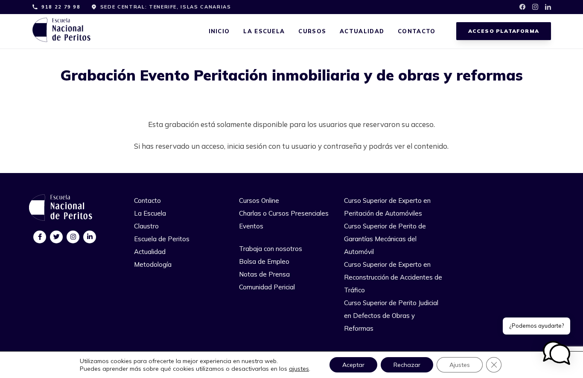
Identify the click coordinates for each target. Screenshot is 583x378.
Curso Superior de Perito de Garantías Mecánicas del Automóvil (385, 239)
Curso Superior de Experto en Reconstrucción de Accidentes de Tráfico (393, 277)
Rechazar (407, 365)
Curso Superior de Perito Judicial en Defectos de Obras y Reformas (391, 315)
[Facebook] (40, 237)
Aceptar (353, 365)
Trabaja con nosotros (270, 249)
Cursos (312, 31)
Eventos (251, 226)
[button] (556, 352)
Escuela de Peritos (161, 239)
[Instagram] (73, 237)
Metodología (153, 264)
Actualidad (362, 31)
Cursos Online (259, 200)
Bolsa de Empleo (264, 261)
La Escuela (264, 31)
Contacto (416, 31)
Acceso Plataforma (503, 31)
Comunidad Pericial (267, 287)
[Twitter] (56, 237)
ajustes (299, 368)
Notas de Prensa (264, 274)
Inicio (219, 31)
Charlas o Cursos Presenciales (284, 213)
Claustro (146, 226)
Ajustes (459, 365)
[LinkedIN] (90, 237)
